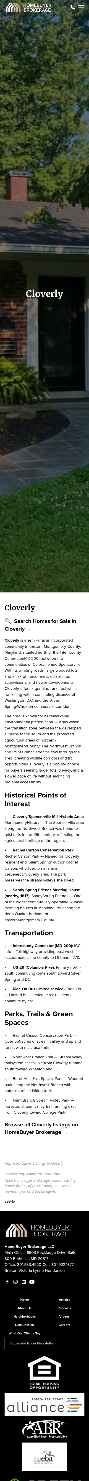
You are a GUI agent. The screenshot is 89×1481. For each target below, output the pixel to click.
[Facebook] (7, 1282)
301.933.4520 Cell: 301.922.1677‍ (45, 1265)
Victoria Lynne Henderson (41, 1270)
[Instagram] (15, 1282)
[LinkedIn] (23, 1282)
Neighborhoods (24, 1316)
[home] (29, 7)
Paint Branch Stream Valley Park (41, 1100)
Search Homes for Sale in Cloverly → (40, 625)
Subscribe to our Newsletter (32, 1343)
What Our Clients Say (24, 1333)
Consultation (24, 1325)
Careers (64, 1325)
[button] (80, 7)
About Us (24, 1308)
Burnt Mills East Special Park (38, 1079)
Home (24, 1299)
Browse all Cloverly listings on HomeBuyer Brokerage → (41, 1128)
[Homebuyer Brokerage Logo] (39, 1229)
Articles (64, 1299)
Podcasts (64, 1308)
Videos (64, 1316)
